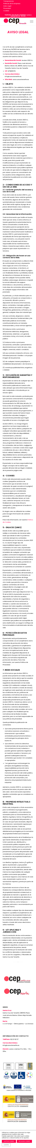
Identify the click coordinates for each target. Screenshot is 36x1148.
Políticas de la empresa (11, 4)
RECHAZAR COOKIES (24, 1141)
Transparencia (8, 1)
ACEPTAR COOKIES (9, 1141)
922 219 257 (15, 15)
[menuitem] (18, 1)
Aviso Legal (7, 6)
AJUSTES (6, 1145)
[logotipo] (15, 21)
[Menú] (30, 21)
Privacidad (7, 8)
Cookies (6, 11)
